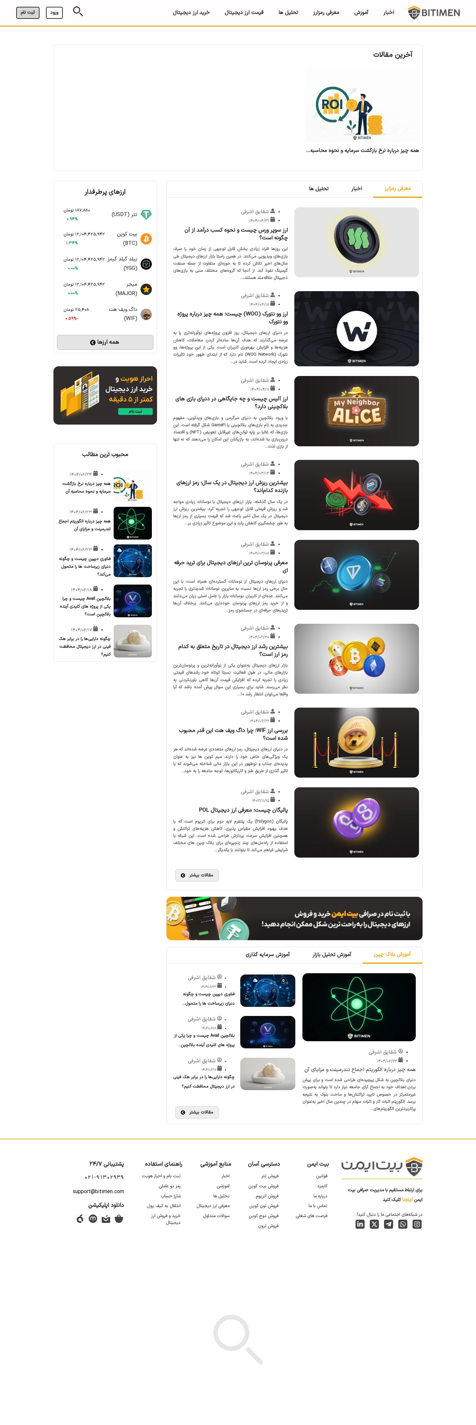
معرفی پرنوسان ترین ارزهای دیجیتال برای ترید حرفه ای (231, 567)
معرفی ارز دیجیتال (213, 1206)
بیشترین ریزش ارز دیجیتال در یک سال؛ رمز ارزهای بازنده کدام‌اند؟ (232, 487)
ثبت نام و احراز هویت (161, 1176)
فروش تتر (269, 1176)
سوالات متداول (216, 1216)
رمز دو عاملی (170, 1186)
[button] (197, 875)
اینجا (407, 1199)
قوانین (321, 1176)
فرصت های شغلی (311, 1216)
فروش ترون (268, 1226)
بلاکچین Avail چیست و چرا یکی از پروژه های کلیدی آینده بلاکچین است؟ (204, 1045)
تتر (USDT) (124, 215)
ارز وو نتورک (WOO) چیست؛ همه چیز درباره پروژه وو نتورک (232, 318)
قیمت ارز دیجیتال (244, 13)
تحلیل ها (288, 13)
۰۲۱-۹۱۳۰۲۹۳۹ (104, 1177)
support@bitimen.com (98, 1192)
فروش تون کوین (263, 1206)
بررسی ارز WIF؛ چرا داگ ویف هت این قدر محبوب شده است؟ (233, 734)
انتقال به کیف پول (164, 1206)
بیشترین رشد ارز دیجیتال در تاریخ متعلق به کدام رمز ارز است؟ (233, 651)
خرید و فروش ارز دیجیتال (166, 1219)
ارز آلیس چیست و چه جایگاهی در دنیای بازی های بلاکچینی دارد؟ (232, 403)
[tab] (397, 189)
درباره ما (320, 1196)
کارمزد (322, 1186)
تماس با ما (318, 1206)
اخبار (388, 13)
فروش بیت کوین (263, 1186)
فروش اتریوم (267, 1196)
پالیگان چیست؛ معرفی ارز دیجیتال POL (243, 810)
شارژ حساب (171, 1196)
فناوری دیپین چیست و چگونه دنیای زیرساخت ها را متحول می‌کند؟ (209, 1003)
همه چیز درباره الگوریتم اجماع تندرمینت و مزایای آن (360, 1070)
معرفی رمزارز (326, 13)
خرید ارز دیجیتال (191, 13)
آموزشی (223, 1186)
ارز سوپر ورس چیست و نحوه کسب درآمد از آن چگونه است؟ (236, 234)
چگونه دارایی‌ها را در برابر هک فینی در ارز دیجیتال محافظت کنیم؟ (85, 647)
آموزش (361, 13)
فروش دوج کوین (263, 1216)
